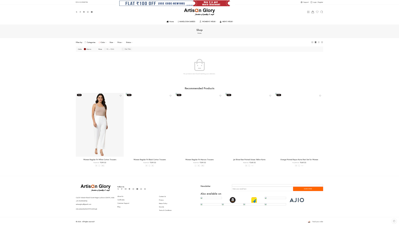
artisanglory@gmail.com (83, 204)
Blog (118, 207)
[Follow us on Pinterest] (84, 12)
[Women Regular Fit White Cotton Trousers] (100, 125)
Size (111, 42)
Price (119, 42)
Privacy (161, 200)
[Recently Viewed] (394, 221)
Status (128, 42)
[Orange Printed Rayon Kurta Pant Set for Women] (299, 125)
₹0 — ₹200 (110, 49)
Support (306, 2)
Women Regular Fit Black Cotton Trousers (150, 159)
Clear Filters (128, 49)
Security (161, 207)
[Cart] (312, 12)
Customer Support (123, 203)
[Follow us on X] (76, 12)
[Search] (321, 12)
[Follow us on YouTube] (92, 12)
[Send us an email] (126, 189)
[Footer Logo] (95, 188)
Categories (91, 42)
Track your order (317, 221)
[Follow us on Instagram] (88, 12)
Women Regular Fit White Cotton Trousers (99, 159)
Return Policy (163, 203)
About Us (120, 196)
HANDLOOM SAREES (187, 21)
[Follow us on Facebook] (80, 12)
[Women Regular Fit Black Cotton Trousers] (150, 125)
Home (171, 21)
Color (103, 42)
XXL (103, 165)
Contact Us (162, 196)
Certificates (121, 200)
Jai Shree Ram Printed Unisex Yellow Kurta (249, 159)
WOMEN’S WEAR (208, 21)
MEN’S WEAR (227, 21)
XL (152, 165)
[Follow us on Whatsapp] (141, 189)
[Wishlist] (121, 96)
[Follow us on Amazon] (145, 189)
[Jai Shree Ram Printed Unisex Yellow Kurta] (249, 125)
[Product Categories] (308, 12)
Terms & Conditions (165, 210)
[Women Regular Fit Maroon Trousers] (199, 125)
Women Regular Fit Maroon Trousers (199, 159)
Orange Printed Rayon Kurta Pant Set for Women (299, 159)
